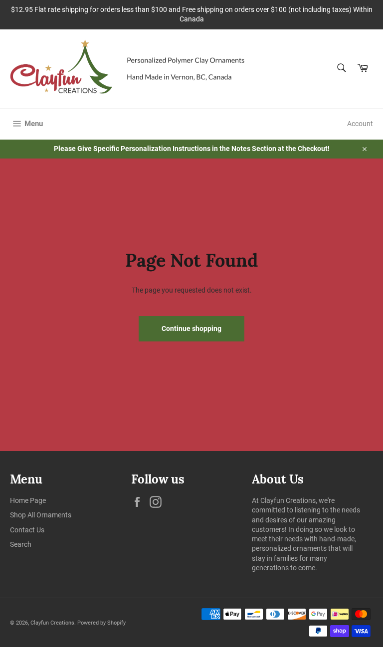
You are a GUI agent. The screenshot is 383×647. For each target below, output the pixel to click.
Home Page (28, 500)
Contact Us (27, 530)
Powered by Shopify (101, 623)
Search (20, 544)
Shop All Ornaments (40, 515)
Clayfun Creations (52, 623)
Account (360, 124)
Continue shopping (191, 328)
